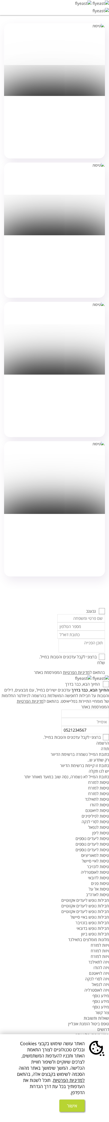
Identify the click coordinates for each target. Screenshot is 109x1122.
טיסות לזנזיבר (98, 866)
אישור (72, 1106)
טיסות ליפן (100, 833)
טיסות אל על (99, 889)
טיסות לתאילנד (97, 799)
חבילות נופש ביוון (95, 934)
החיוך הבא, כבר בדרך (83, 684)
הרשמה (102, 743)
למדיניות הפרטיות (69, 1080)
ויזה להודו (101, 967)
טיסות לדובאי (98, 878)
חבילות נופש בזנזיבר (92, 923)
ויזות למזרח (100, 945)
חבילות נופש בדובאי (93, 928)
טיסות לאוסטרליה (95, 872)
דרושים (103, 1029)
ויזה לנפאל (100, 984)
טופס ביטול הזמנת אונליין (88, 1024)
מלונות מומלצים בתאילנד (88, 939)
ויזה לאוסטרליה (96, 990)
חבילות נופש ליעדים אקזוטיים (85, 900)
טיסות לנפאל (98, 827)
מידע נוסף (101, 995)
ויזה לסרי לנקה (97, 979)
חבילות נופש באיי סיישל (89, 917)
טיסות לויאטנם (97, 810)
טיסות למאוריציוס (95, 855)
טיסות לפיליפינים (95, 816)
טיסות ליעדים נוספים (92, 838)
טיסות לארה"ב (97, 894)
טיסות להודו (99, 805)
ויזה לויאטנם (99, 973)
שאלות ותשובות (96, 1018)
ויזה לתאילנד (98, 962)
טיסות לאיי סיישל (95, 861)
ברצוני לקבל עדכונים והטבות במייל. (68, 657)
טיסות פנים (100, 883)
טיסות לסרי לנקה (95, 821)
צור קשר (102, 1012)
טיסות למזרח (98, 782)
